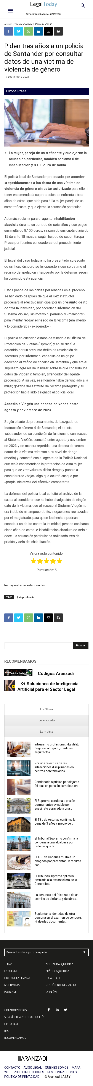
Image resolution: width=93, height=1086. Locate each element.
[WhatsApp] (28, 31)
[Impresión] (58, 31)
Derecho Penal (43, 24)
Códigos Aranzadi (56, 673)
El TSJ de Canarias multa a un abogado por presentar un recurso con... (58, 861)
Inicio (7, 24)
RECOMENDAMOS (15, 1038)
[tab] (46, 709)
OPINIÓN (51, 992)
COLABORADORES (15, 1010)
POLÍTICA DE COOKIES (29, 1072)
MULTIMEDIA (12, 985)
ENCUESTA (10, 971)
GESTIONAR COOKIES (62, 1072)
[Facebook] (8, 31)
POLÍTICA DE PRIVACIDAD (21, 1076)
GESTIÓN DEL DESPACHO (61, 985)
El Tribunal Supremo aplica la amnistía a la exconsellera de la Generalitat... (56, 879)
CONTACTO (12, 1067)
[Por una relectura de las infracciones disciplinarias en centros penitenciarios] (18, 768)
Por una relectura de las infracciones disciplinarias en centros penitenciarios (54, 767)
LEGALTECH (53, 978)
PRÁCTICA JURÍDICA (57, 971)
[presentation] (46, 709)
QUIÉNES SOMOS (57, 1067)
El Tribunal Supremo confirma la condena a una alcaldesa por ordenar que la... (56, 842)
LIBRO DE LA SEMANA (17, 978)
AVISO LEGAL (33, 1067)
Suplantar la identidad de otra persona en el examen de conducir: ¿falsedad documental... (58, 917)
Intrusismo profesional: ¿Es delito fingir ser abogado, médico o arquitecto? (57, 748)
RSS (6, 1031)
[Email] (48, 31)
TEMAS (8, 964)
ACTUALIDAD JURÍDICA (59, 964)
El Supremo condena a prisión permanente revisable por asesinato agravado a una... (55, 804)
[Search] (83, 952)
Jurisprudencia (25, 597)
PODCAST (10, 992)
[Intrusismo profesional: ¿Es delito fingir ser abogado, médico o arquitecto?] (18, 749)
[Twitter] (18, 31)
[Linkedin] (38, 31)
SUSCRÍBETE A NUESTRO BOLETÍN (24, 1017)
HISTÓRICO (11, 1024)
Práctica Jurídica (22, 24)
